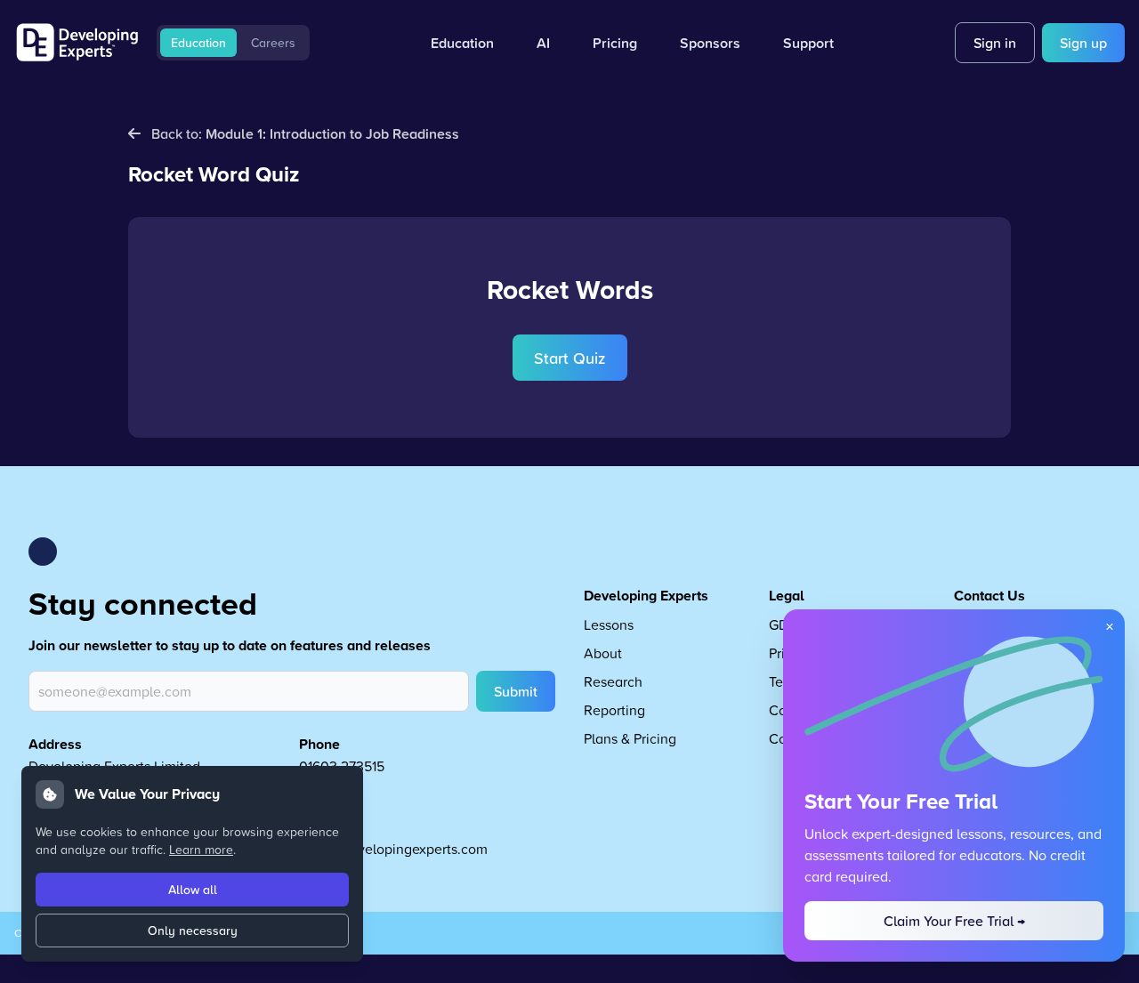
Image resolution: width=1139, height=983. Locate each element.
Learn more (201, 849)
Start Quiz (570, 357)
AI (543, 42)
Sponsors (710, 42)
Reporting (614, 710)
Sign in (994, 42)
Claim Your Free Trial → (954, 921)
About (603, 653)
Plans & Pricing (630, 738)
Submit (515, 691)
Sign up (1083, 42)
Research (613, 681)
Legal (786, 595)
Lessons (609, 624)
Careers (273, 43)
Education (198, 43)
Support (808, 42)
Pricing (615, 42)
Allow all (192, 889)
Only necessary (193, 930)
